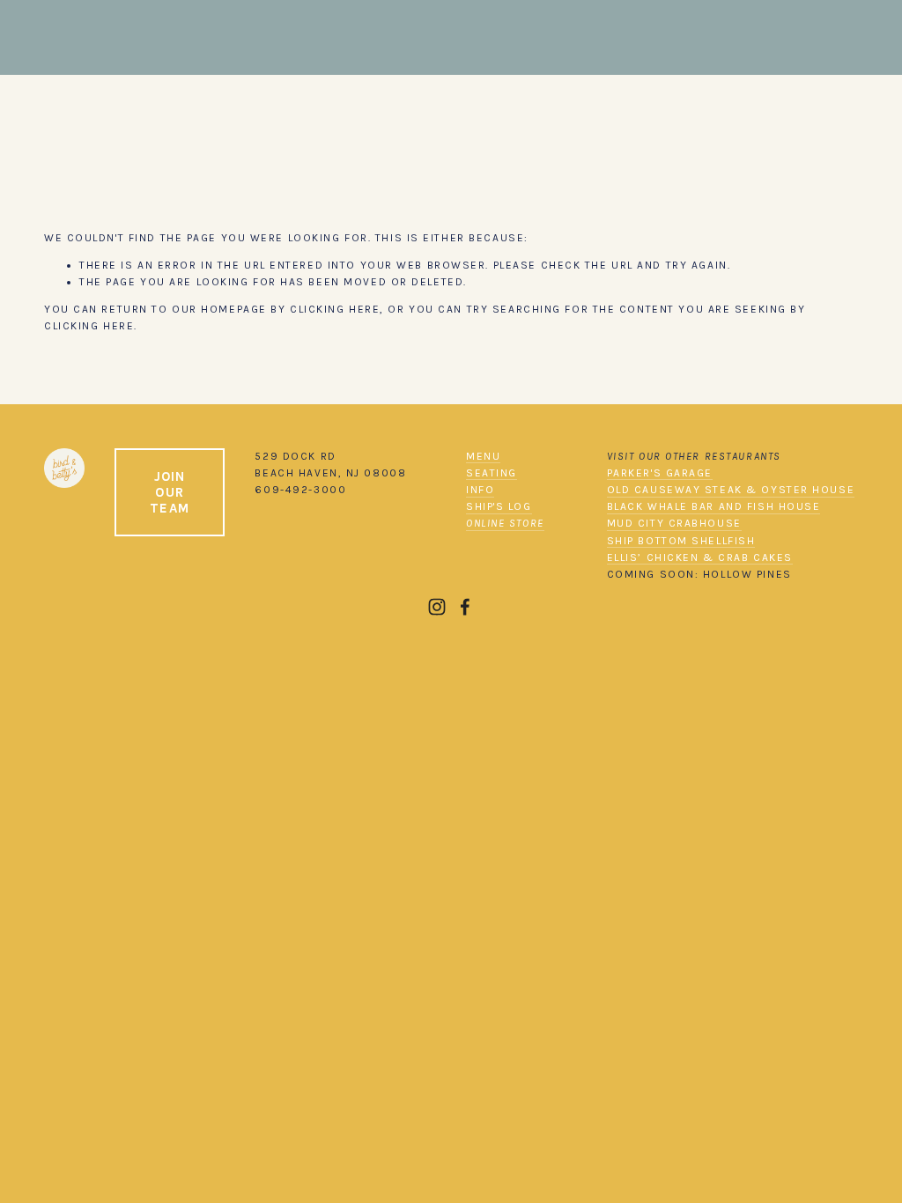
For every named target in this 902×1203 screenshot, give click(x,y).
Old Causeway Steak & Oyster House (730, 489)
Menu (483, 456)
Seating (491, 473)
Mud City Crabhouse (674, 523)
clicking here (335, 309)
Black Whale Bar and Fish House (714, 506)
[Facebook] (465, 607)
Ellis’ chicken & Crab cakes (700, 557)
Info (480, 489)
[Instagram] (437, 607)
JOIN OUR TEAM (169, 492)
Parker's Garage (660, 473)
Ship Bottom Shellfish (681, 541)
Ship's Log (499, 506)
